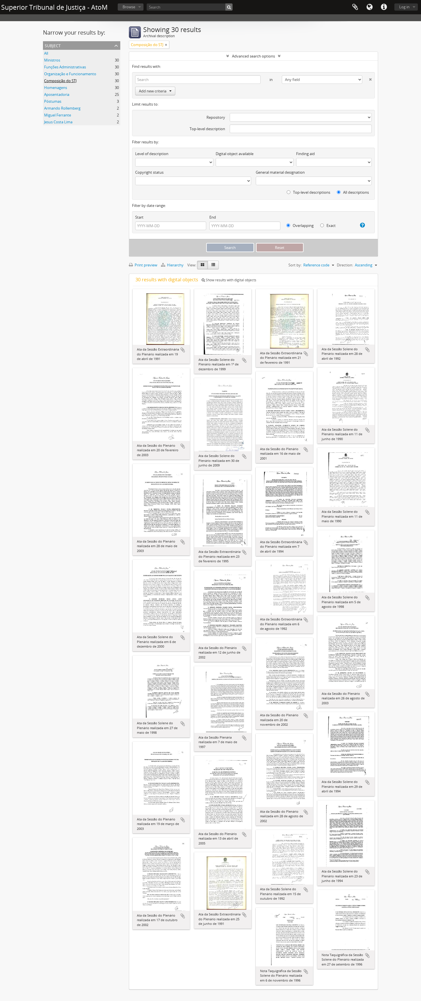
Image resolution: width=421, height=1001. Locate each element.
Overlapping (303, 225)
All (46, 53)
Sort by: (295, 265)
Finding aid (305, 153)
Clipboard (355, 7)
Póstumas (52, 101)
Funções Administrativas (65, 67)
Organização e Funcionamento (70, 73)
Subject (53, 45)
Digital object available (234, 153)
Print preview (145, 265)
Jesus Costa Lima (58, 121)
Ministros (52, 60)
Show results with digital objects (230, 280)
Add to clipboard (183, 350)
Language (369, 7)
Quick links (384, 7)
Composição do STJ (60, 80)
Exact (331, 225)
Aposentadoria (56, 94)
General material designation (280, 172)
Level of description (151, 153)
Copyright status (149, 172)
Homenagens (55, 87)
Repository (215, 117)
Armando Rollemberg (62, 108)
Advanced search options (253, 56)
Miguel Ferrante (57, 115)
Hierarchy (175, 265)
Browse (129, 6)
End (212, 217)
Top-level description (207, 128)
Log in (404, 6)
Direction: (345, 265)
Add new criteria (152, 91)
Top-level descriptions (311, 192)
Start (139, 217)
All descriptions (355, 192)
